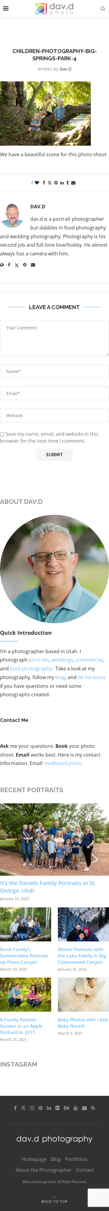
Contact (85, 1170)
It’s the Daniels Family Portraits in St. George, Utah (48, 886)
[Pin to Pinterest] (56, 182)
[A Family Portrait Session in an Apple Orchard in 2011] (25, 995)
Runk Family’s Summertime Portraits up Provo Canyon (24, 955)
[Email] (84, 1108)
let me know (91, 677)
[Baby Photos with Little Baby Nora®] (83, 995)
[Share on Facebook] (44, 182)
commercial (89, 659)
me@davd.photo (63, 763)
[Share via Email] (73, 182)
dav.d (65, 69)
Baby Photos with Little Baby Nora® (83, 1023)
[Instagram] (32, 1108)
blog (60, 677)
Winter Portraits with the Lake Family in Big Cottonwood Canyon (82, 955)
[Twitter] (23, 1108)
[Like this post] (37, 182)
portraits (39, 659)
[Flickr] (57, 1108)
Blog (56, 1159)
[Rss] (93, 1108)
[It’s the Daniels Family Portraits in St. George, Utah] (54, 839)
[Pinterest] (40, 1108)
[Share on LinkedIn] (62, 182)
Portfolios (76, 1159)
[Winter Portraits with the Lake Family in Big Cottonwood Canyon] (83, 924)
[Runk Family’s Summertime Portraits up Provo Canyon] (25, 924)
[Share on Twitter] (50, 182)
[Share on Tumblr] (67, 182)
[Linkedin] (49, 1108)
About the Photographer (43, 1170)
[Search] (103, 9)
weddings (62, 659)
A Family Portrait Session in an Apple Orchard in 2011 (21, 1026)
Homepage (34, 1159)
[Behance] (66, 1108)
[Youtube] (76, 1108)
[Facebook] (15, 1108)
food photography (31, 668)
